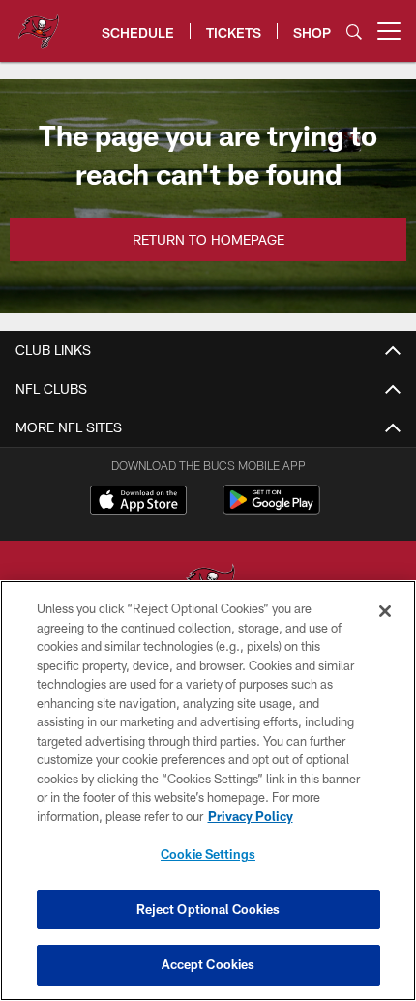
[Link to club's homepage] (38, 23)
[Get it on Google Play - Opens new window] (271, 509)
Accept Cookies (208, 964)
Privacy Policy (250, 816)
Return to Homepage (208, 239)
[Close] (385, 611)
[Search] (354, 31)
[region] (208, 790)
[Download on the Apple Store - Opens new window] (138, 502)
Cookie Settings (208, 854)
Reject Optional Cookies (208, 909)
